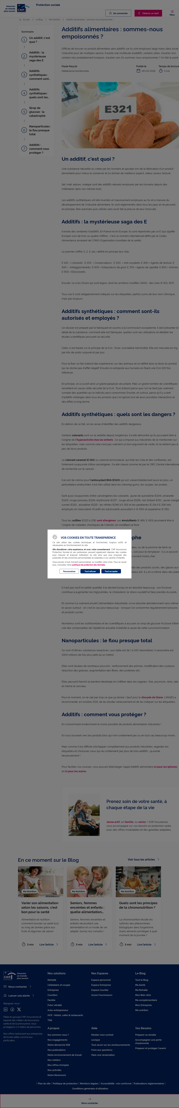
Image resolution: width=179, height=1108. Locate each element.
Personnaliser (69, 571)
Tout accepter (111, 571)
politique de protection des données (88, 564)
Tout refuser (90, 571)
